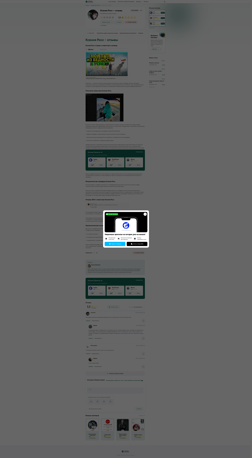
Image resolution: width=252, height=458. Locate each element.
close (145, 214)
